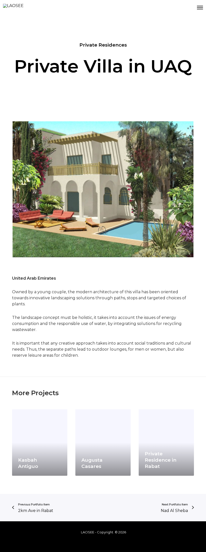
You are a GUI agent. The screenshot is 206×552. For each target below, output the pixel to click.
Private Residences (103, 45)
